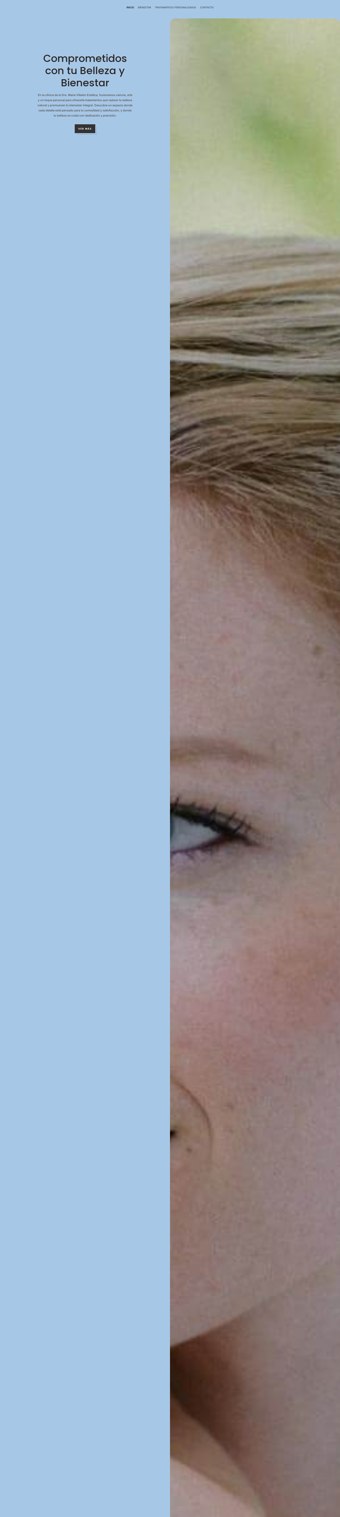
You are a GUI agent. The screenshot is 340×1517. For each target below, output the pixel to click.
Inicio (130, 7)
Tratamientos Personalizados (175, 7)
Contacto (207, 7)
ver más (85, 128)
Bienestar (144, 7)
